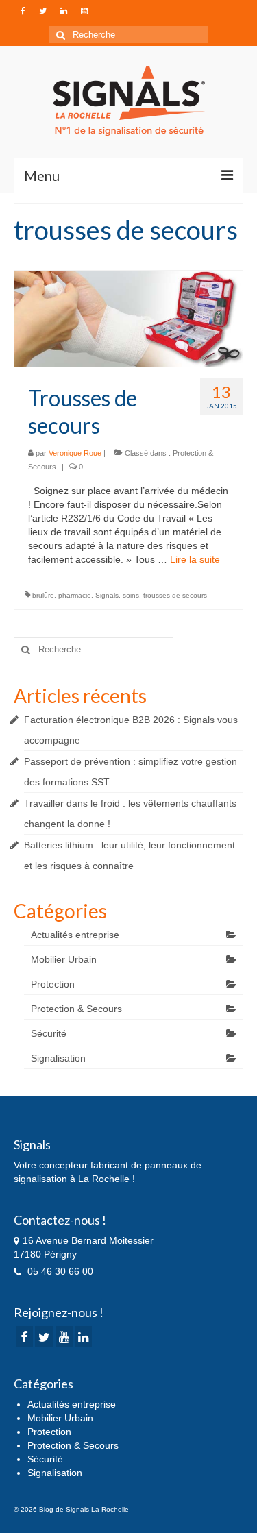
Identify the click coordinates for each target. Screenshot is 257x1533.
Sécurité (48, 1033)
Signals (107, 595)
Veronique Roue (75, 453)
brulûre (43, 595)
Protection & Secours (76, 1008)
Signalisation (58, 1058)
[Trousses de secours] (128, 317)
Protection (53, 984)
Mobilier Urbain (64, 959)
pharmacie (74, 595)
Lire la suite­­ (195, 559)
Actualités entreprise (75, 934)
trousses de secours (175, 595)
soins (131, 595)
